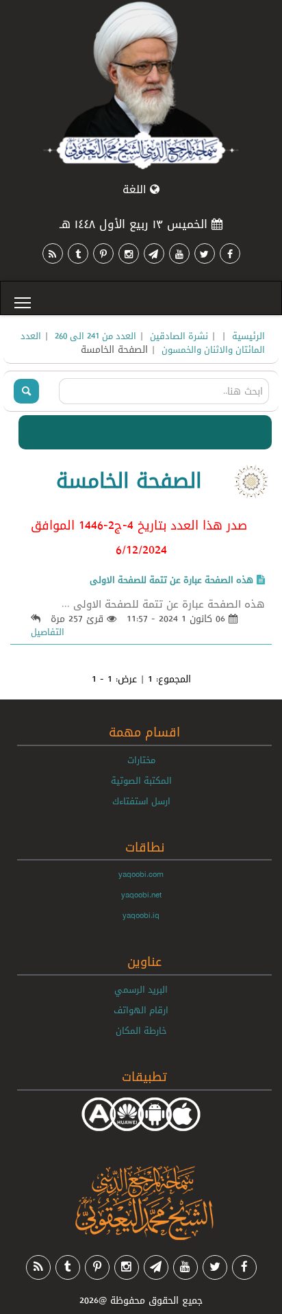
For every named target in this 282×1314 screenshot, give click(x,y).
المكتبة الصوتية (141, 780)
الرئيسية (248, 335)
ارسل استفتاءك (141, 801)
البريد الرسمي (141, 989)
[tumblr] (78, 253)
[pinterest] (103, 253)
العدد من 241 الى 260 (95, 335)
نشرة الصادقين (179, 335)
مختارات (141, 760)
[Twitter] (204, 253)
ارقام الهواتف (141, 1010)
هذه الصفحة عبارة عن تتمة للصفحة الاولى (171, 579)
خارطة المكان (141, 1030)
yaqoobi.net (141, 895)
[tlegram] (154, 253)
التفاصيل (47, 631)
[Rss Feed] (52, 253)
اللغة (136, 189)
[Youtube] (179, 253)
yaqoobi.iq (141, 915)
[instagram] (128, 253)
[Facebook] (230, 253)
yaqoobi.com (141, 874)
